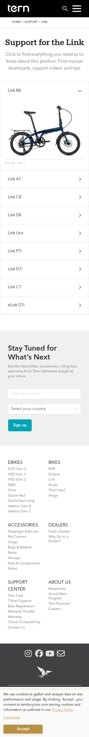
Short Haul (56, 490)
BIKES (54, 462)
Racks (12, 553)
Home (16, 22)
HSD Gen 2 (17, 479)
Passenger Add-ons (23, 531)
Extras (12, 568)
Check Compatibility (24, 622)
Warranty (15, 617)
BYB (51, 469)
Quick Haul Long (21, 501)
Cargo (13, 542)
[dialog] (44, 713)
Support (31, 22)
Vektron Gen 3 (19, 511)
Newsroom (57, 589)
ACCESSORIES (23, 525)
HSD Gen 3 (17, 474)
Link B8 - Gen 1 (15, 163)
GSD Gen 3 (17, 469)
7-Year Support (19, 601)
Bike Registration (21, 606)
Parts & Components (24, 563)
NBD (12, 485)
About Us (59, 582)
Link (51, 479)
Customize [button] (11, 717)
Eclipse (54, 474)
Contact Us (16, 627)
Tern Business (59, 603)
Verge (53, 495)
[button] (76, 8)
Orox (12, 490)
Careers (54, 609)
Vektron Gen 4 (19, 506)
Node (53, 485)
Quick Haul (16, 495)
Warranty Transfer (21, 611)
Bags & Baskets (20, 547)
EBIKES (15, 462)
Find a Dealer (59, 531)
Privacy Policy (62, 710)
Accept (23, 729)
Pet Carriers (17, 537)
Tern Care (15, 595)
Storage (14, 558)
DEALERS (58, 525)
